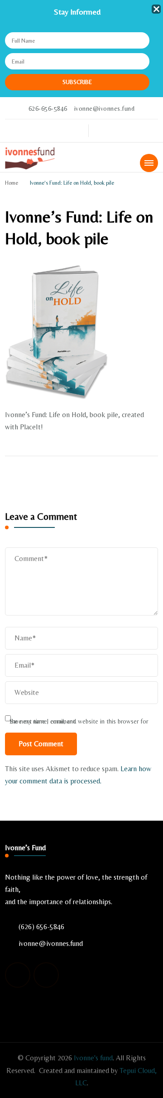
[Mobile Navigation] (149, 163)
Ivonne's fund (93, 1058)
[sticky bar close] (156, 9)
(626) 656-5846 (41, 926)
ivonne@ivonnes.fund (51, 943)
